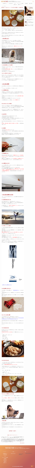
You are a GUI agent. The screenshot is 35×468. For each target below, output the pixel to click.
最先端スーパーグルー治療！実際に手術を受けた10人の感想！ (30, 25)
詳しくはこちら (22, 442)
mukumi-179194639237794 (21, 454)
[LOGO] (4, 1)
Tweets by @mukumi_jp (28, 453)
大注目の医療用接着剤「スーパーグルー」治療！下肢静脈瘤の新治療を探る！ (29, 23)
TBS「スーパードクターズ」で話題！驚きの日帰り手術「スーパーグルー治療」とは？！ (29, 20)
